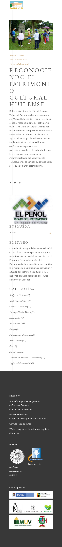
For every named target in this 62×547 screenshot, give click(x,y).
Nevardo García (16, 55)
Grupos (12, 329)
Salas (11, 346)
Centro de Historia (17, 300)
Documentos (14, 317)
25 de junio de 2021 (18, 59)
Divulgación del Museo (20, 312)
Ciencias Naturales (18, 306)
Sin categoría (15, 351)
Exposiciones (14, 323)
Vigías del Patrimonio (19, 63)
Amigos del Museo (17, 295)
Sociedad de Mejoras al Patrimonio (25, 357)
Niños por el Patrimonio (20, 334)
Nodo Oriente (15, 340)
